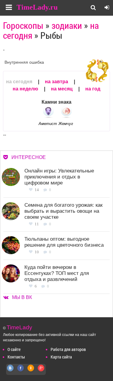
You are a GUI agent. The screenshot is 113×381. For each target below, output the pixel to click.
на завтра (56, 81)
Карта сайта (61, 357)
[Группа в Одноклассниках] (31, 371)
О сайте (14, 349)
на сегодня (19, 81)
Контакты (16, 357)
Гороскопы (23, 25)
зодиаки (67, 25)
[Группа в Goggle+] (41, 371)
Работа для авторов (68, 349)
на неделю (25, 88)
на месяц (62, 88)
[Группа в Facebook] (20, 371)
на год (92, 88)
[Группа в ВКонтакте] (10, 371)
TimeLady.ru (37, 7)
